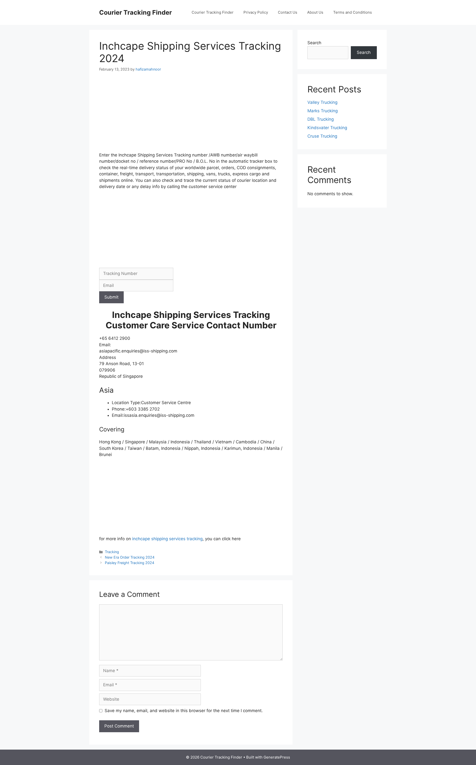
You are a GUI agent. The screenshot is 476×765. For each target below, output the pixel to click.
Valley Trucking (322, 102)
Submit (111, 297)
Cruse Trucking (322, 136)
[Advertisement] (191, 115)
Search (314, 42)
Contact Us (287, 12)
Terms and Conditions (352, 12)
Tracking (112, 552)
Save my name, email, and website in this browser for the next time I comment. (184, 710)
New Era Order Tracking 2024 (129, 557)
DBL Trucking (320, 119)
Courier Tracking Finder (135, 12)
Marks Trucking (322, 110)
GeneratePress (277, 757)
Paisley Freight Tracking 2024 (129, 563)
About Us (315, 12)
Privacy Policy (255, 12)
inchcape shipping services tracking (167, 538)
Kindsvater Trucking (327, 127)
